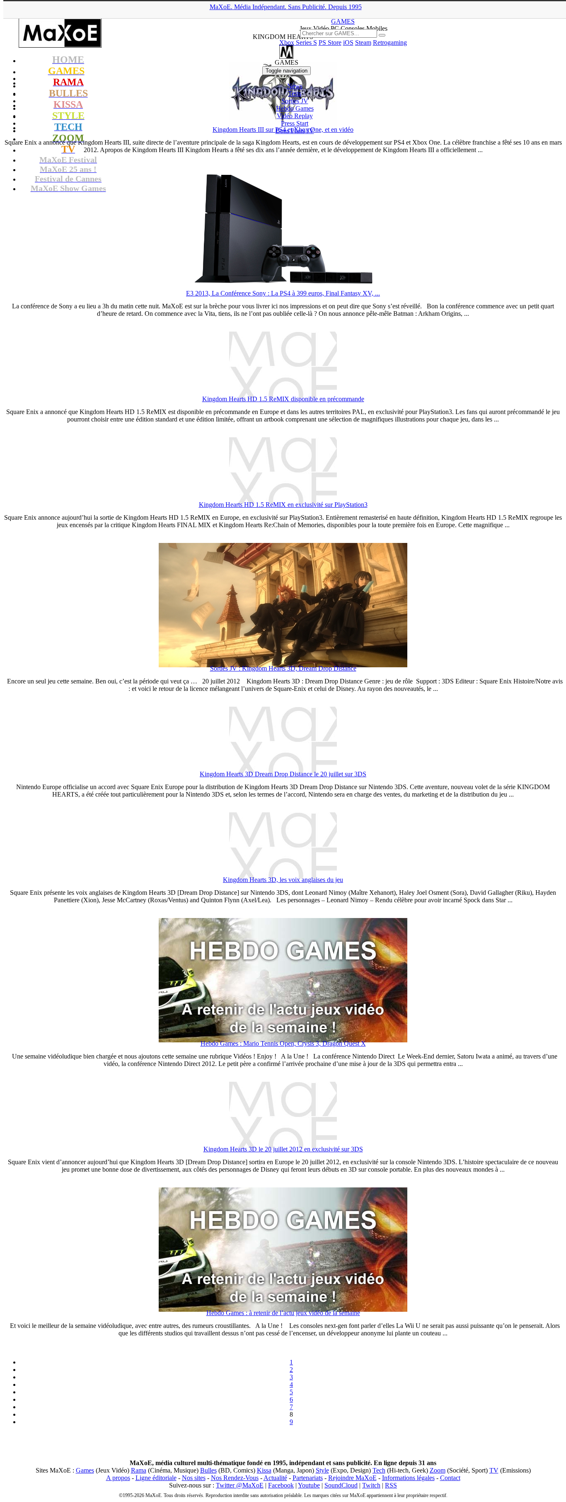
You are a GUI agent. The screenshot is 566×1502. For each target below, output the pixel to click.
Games (85, 1470)
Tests (294, 93)
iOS (348, 42)
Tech (378, 1470)
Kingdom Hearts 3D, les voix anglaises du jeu (283, 879)
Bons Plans (295, 130)
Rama (138, 1470)
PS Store (330, 42)
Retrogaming (390, 42)
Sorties (294, 100)
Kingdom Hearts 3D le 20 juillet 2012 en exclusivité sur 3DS (283, 1149)
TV (493, 1470)
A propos (118, 1477)
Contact (450, 1477)
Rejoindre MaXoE (352, 1477)
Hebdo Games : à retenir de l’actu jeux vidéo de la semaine (283, 1312)
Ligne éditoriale (156, 1477)
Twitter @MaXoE (240, 1485)
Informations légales (408, 1477)
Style (322, 1470)
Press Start (294, 123)
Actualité (275, 1477)
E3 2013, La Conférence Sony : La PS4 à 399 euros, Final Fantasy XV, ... (283, 293)
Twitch (371, 1485)
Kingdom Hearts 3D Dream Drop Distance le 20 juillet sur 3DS (283, 774)
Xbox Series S (298, 42)
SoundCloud (341, 1485)
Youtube (309, 1485)
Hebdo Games (295, 108)
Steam (363, 42)
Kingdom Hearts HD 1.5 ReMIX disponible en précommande (283, 398)
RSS (391, 1485)
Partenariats (308, 1477)
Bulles (208, 1470)
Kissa (264, 1470)
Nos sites (194, 1477)
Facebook (281, 1485)
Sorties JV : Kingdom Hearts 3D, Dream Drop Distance (283, 668)
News (294, 86)
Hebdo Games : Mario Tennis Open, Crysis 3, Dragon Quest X (283, 1043)
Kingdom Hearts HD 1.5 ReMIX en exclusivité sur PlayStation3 (283, 504)
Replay (295, 115)
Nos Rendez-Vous (235, 1477)
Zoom (437, 1470)
